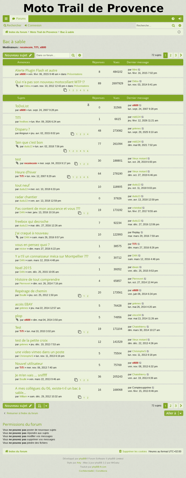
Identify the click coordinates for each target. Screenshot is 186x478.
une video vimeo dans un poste (39, 352)
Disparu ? (22, 129)
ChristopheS (26, 356)
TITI (18, 117)
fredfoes (24, 121)
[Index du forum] (93, 7)
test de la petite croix (31, 340)
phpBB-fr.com (99, 466)
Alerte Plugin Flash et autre (36, 70)
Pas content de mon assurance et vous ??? (47, 208)
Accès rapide (7, 19)
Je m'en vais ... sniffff (31, 375)
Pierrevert (25, 283)
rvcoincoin (26, 47)
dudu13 (28, 146)
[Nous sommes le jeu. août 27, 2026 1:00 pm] (179, 32)
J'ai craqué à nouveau (31, 233)
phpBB (82, 458)
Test (18, 327)
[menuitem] (173, 18)
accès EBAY (23, 304)
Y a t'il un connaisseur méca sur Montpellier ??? (51, 256)
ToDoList (22, 106)
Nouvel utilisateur (29, 363)
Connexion (35, 25)
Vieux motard (139, 158)
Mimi (134, 69)
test (18, 159)
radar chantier (26, 197)
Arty (79, 462)
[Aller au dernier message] (139, 69)
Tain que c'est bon (29, 142)
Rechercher (14, 25)
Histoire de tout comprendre (37, 279)
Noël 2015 (23, 267)
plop (18, 315)
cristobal (137, 207)
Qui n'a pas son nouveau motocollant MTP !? (50, 82)
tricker (23, 248)
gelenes (136, 128)
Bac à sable (14, 42)
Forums (21, 18)
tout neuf (22, 185)
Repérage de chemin (31, 291)
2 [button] (170, 55)
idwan (135, 267)
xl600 (43, 47)
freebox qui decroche (31, 221)
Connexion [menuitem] (180, 19)
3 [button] (176, 55)
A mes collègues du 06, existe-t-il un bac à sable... (48, 390)
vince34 (136, 315)
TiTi (36, 47)
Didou (27, 86)
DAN (22, 212)
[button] (181, 55)
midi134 (136, 116)
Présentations (74, 74)
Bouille (23, 295)
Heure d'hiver (25, 172)
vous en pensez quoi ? (32, 244)
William (23, 396)
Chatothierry (139, 326)
